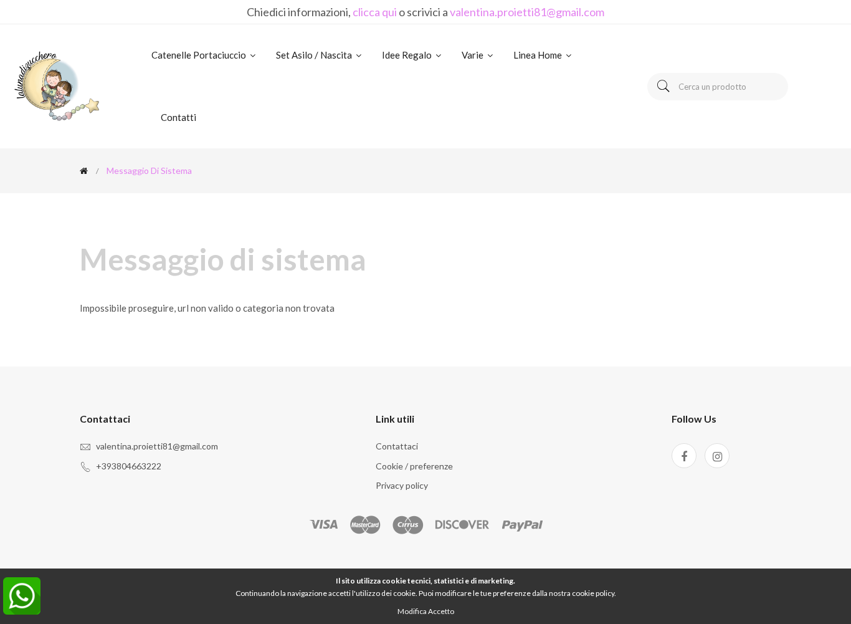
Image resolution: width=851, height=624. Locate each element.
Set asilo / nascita (315, 54)
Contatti (178, 117)
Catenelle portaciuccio (199, 54)
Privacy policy (402, 485)
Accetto (441, 611)
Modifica (412, 611)
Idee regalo (408, 54)
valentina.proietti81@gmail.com (527, 12)
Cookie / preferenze (414, 466)
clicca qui (375, 12)
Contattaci (397, 446)
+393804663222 (128, 466)
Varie (473, 54)
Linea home (538, 54)
